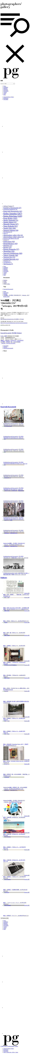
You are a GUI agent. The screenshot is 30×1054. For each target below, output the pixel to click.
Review (7, 247)
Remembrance (10, 244)
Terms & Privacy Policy (8, 97)
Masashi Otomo (10, 224)
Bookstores (5, 98)
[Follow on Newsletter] (16, 203)
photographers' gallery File (13, 235)
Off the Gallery (6, 283)
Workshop (5, 89)
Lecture (5, 282)
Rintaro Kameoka (11, 249)
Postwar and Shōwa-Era (11, 238)
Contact (5, 92)
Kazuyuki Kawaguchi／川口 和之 (11, 333)
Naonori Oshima (10, 230)
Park (5, 233)
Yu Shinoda (7, 262)
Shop (4, 94)
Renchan (7, 245)
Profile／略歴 (4, 336)
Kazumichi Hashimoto (10, 209)
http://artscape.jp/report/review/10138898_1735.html (12, 319)
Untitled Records (11, 259)
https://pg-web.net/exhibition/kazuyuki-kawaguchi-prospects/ (14, 322)
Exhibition (5, 87)
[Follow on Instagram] (16, 126)
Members (5, 88)
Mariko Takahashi (10, 220)
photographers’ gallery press (13, 237)
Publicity (5, 280)
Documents (5, 91)
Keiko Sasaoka (12, 213)
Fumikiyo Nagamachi (12, 208)
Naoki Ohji (9, 228)
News (4, 86)
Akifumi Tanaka (8, 206)
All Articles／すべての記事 (13, 336)
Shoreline (8, 251)
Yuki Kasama (8, 264)
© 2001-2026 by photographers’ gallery (9, 1046)
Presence (6, 239)
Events (4, 281)
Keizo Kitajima (12, 216)
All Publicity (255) (4, 918)
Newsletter (5, 99)
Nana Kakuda (10, 226)
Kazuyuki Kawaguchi (12, 211)
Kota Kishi (10, 218)
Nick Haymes (7, 232)
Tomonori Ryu (9, 257)
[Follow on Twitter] (16, 152)
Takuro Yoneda (10, 255)
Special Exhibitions (12, 253)
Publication (9, 241)
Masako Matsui (9, 222)
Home (4, 291)
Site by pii (10, 1052)
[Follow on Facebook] (16, 177)
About (4, 93)
